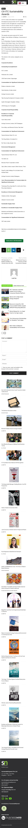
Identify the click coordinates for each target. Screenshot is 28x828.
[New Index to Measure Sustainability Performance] (5, 327)
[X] (3, 250)
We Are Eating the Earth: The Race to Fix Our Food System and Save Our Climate (13, 657)
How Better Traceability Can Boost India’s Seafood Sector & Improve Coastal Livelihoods (13, 587)
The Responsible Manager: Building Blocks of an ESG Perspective (13, 485)
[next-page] (5, 333)
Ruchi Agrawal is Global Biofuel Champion (11, 551)
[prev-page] (2, 333)
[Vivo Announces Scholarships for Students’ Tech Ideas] (5, 320)
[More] (23, 250)
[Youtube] (10, 798)
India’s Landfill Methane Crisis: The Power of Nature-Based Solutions (13, 567)
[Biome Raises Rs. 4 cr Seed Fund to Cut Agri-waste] (5, 313)
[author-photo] (14, 276)
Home (2, 6)
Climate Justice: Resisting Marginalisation (11, 702)
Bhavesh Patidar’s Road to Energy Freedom (11, 428)
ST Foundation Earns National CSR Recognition (12, 462)
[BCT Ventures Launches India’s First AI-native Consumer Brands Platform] (5, 291)
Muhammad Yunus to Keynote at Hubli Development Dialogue (21, 261)
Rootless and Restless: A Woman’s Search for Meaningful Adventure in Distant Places (12, 725)
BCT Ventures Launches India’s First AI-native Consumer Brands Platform (17, 291)
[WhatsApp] (8, 250)
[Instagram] (2, 798)
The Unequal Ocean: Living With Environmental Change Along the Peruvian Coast (12, 748)
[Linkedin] (13, 250)
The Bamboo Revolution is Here (8, 410)
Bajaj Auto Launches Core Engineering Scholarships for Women (13, 610)
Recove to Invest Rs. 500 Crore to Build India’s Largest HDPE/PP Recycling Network (18, 305)
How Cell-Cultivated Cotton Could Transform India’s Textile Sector (13, 390)
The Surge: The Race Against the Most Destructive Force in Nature (13, 680)
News (7, 6)
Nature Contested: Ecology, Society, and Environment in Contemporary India (13, 633)
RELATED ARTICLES (7, 285)
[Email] (18, 250)
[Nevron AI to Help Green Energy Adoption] (5, 298)
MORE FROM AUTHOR (19, 285)
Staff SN (4, 16)
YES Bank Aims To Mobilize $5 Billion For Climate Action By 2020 (7, 261)
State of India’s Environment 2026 (9, 507)
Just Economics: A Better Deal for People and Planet (13, 529)
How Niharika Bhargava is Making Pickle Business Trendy (12, 445)
